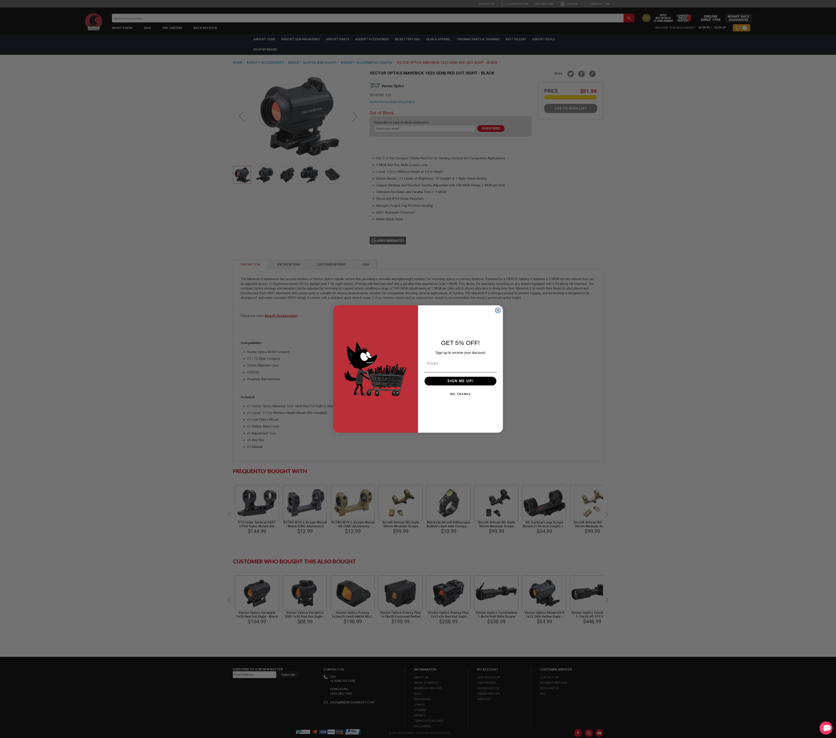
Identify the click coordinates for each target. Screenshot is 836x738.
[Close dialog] (498, 310)
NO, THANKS (460, 394)
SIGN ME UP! (460, 381)
